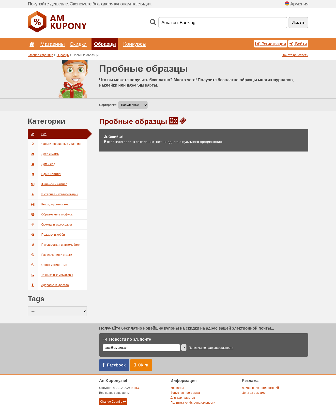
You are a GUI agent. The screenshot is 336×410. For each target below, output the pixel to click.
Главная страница (40, 55)
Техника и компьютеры (57, 275)
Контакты (177, 388)
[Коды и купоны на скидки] (57, 31)
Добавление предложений (260, 388)
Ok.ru (143, 365)
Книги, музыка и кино (55, 204)
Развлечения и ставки (56, 255)
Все (43, 134)
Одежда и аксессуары (56, 224)
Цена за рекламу (253, 393)
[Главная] (31, 44)
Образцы (105, 44)
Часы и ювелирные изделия (61, 144)
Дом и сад (48, 164)
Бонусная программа (185, 393)
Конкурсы (134, 44)
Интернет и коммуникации (59, 194)
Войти (300, 43)
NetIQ (135, 388)
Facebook (116, 365)
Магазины (52, 44)
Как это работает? (295, 55)
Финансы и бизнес (54, 184)
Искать (298, 22)
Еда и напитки (51, 174)
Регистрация (273, 43)
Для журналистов (182, 397)
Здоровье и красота (55, 285)
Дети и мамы (50, 154)
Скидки (78, 44)
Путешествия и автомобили (60, 244)
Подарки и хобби (53, 234)
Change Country (111, 401)
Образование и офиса (57, 214)
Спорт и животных (54, 265)
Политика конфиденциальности (211, 347)
